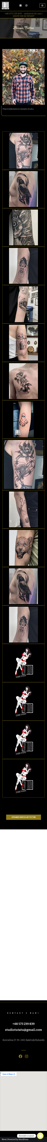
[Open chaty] (40, 1136)
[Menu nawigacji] (42, 5)
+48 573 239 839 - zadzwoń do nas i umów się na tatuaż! (23, 14)
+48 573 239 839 (23, 1024)
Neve (4, 1139)
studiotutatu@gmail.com (23, 1030)
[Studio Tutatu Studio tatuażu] (6, 5)
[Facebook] (20, 1056)
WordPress (23, 1139)
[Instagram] (26, 1056)
